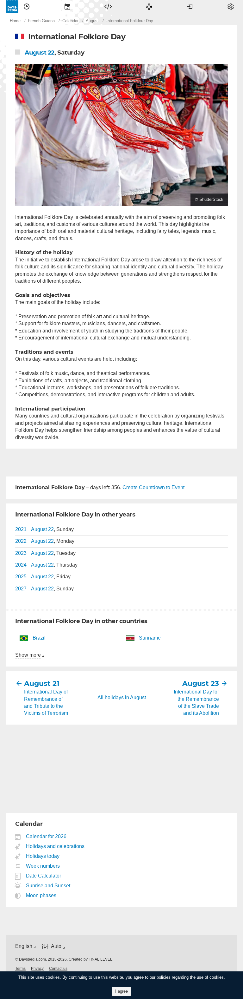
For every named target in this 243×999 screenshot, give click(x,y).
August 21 (41, 683)
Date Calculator (43, 875)
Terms (20, 968)
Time (27, 6)
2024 (21, 565)
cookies (53, 977)
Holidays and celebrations (55, 846)
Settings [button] (231, 6)
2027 (21, 588)
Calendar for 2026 (46, 836)
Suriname (150, 638)
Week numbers (43, 866)
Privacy (37, 968)
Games (149, 6)
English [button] (23, 946)
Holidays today (42, 856)
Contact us (58, 968)
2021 (21, 529)
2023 (21, 553)
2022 (21, 541)
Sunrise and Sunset (48, 885)
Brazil (39, 638)
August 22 (39, 52)
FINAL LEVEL (100, 959)
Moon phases (41, 895)
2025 (21, 576)
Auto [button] (56, 946)
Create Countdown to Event (153, 487)
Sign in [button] (190, 6)
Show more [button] (28, 655)
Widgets (108, 6)
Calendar (67, 6)
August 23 (200, 683)
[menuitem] (27, 6)
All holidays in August (121, 697)
